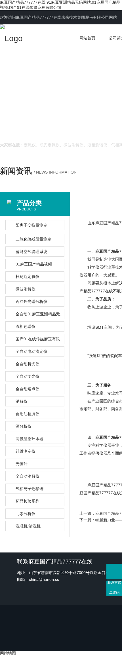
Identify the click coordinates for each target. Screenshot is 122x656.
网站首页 (87, 38)
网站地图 (8, 653)
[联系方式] (114, 571)
